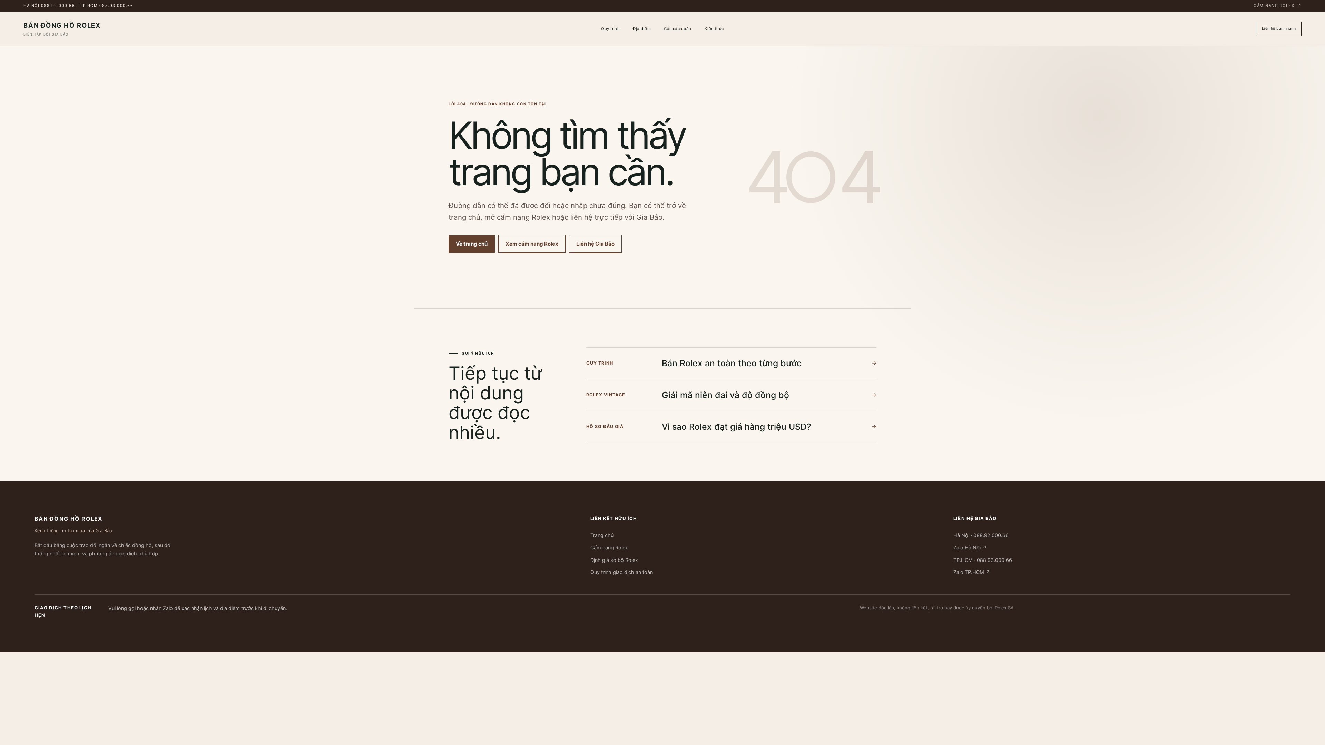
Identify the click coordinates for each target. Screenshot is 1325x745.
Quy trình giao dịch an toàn (621, 572)
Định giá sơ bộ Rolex (614, 560)
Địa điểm (642, 28)
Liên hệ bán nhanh (1279, 28)
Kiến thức (714, 28)
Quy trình (610, 28)
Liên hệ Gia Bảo (595, 243)
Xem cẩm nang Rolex (532, 243)
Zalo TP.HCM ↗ (971, 572)
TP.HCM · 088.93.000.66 (982, 560)
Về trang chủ (472, 243)
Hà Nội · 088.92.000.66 (981, 535)
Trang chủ (602, 535)
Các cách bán (677, 28)
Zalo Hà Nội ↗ (970, 547)
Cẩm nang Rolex (1278, 5)
